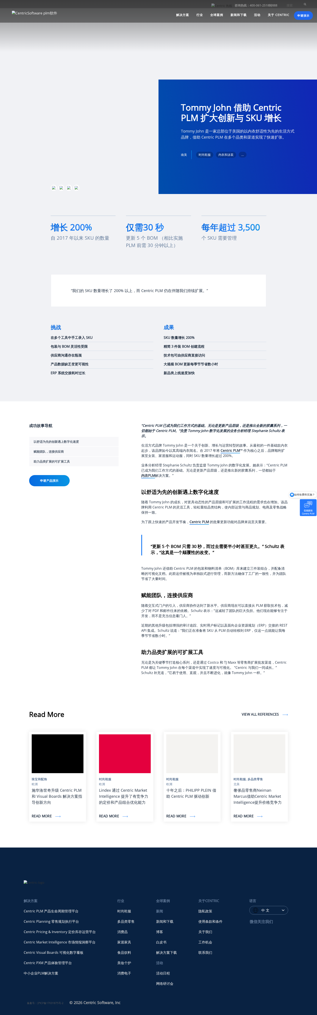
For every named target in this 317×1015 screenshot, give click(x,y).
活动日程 (163, 973)
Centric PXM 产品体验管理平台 (48, 962)
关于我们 (205, 931)
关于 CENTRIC (278, 15)
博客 (159, 931)
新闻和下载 (239, 15)
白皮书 (161, 942)
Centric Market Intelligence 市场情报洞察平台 (60, 942)
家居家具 (124, 942)
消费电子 (124, 973)
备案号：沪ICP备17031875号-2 (45, 1003)
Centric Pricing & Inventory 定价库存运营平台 (60, 931)
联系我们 (205, 952)
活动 (257, 15)
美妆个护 (124, 962)
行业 (199, 15)
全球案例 (216, 15)
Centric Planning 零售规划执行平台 (51, 921)
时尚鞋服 (124, 911)
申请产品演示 (49, 481)
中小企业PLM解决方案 (41, 973)
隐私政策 (205, 911)
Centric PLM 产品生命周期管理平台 (51, 911)
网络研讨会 (164, 983)
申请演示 (303, 15)
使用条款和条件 (210, 921)
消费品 (122, 931)
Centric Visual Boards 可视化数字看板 (53, 952)
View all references (261, 714)
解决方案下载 (166, 952)
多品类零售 (126, 921)
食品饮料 (124, 952)
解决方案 (182, 15)
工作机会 (205, 942)
